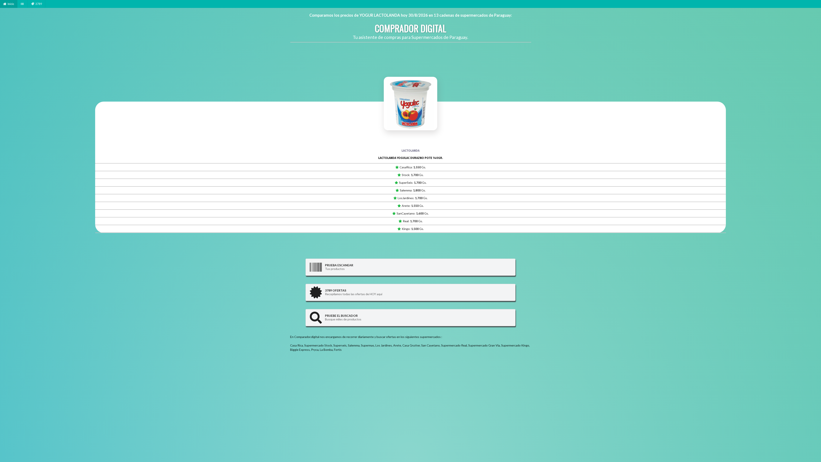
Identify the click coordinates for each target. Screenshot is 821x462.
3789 (38, 4)
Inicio (10, 4)
